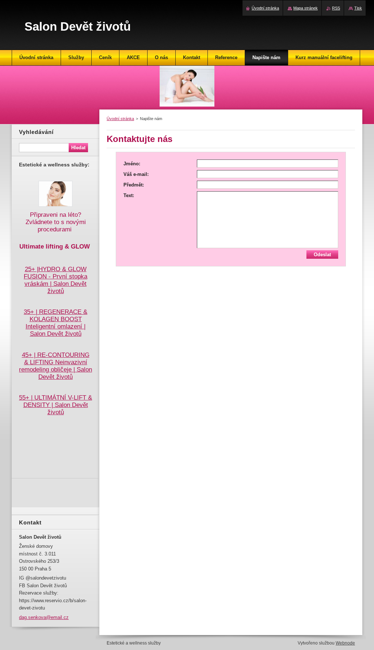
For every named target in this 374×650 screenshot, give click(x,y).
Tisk (358, 8)
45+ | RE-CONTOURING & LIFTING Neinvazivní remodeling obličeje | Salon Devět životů (55, 365)
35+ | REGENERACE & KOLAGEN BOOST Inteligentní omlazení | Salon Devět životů (55, 322)
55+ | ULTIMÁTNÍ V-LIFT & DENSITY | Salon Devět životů (55, 405)
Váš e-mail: (136, 174)
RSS (336, 8)
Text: (128, 195)
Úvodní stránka (120, 118)
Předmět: (133, 185)
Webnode (345, 643)
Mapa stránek (305, 8)
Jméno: (131, 163)
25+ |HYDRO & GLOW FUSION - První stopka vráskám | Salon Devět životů (55, 280)
